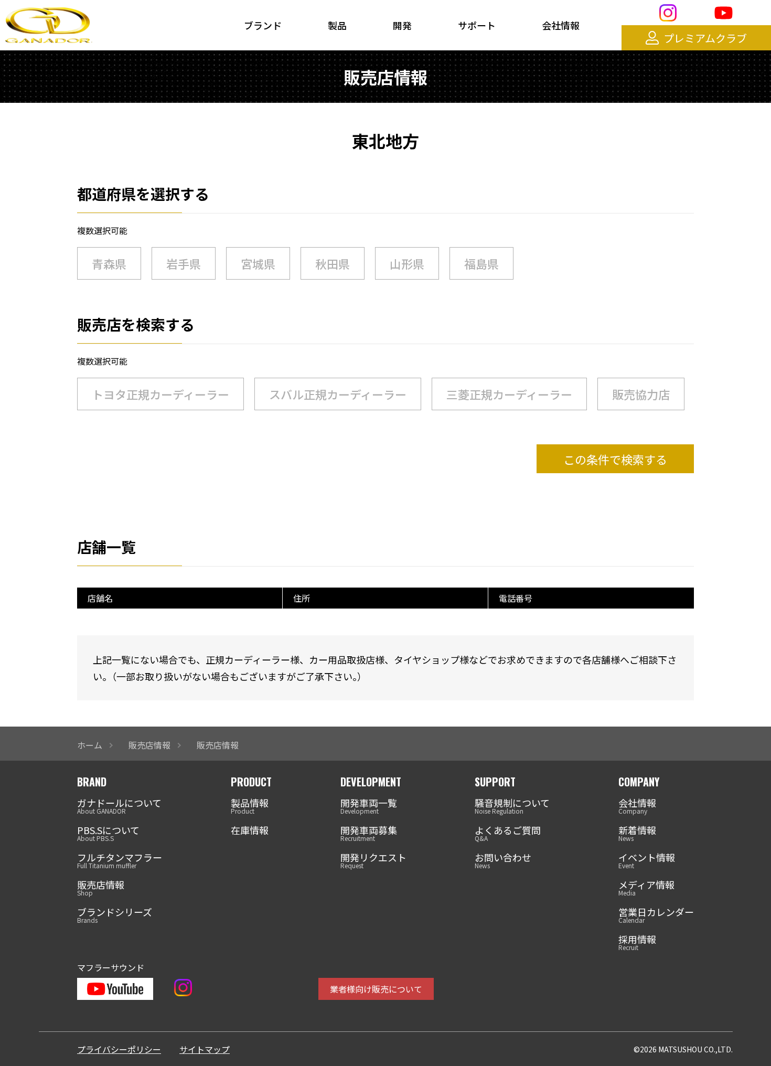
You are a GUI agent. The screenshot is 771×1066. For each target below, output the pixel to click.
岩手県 (183, 263)
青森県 (109, 263)
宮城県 (258, 263)
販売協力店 (641, 394)
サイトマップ (204, 1049)
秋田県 (332, 263)
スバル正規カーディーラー (337, 394)
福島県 (481, 263)
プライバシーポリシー (119, 1049)
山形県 (407, 263)
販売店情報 (149, 745)
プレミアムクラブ (705, 38)
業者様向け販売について (376, 989)
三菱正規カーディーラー (509, 394)
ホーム (89, 745)
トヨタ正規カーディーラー (160, 394)
